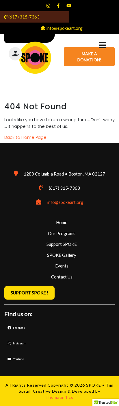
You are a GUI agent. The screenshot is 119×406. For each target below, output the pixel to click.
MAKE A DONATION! (89, 56)
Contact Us (61, 276)
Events (61, 265)
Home (61, 222)
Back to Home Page (25, 137)
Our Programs (61, 233)
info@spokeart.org (65, 202)
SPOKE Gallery (61, 255)
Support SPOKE (62, 244)
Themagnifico (59, 397)
